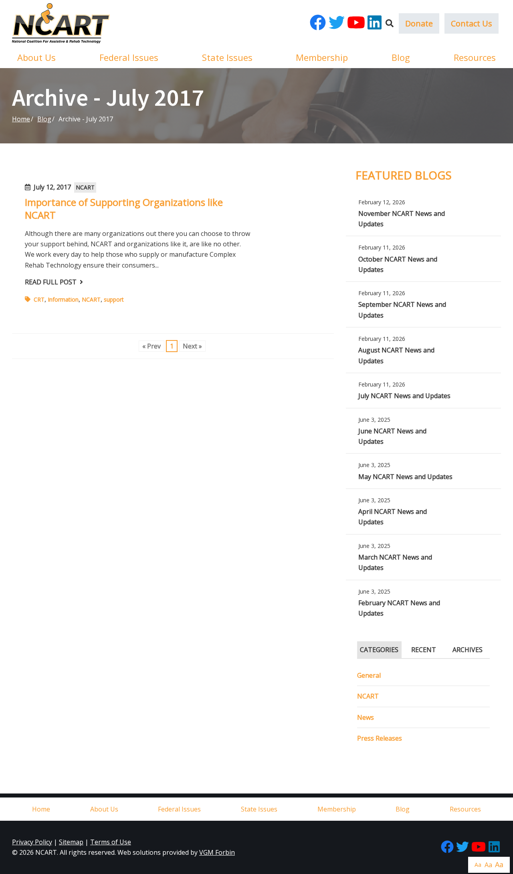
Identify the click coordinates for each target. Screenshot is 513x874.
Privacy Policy (32, 842)
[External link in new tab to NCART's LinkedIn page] (375, 23)
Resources (475, 57)
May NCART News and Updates (423, 471)
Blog (401, 57)
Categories (379, 649)
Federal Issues (128, 57)
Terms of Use (110, 842)
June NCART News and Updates (423, 431)
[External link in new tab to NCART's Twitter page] (337, 23)
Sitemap (71, 842)
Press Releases (379, 738)
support (114, 299)
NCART (85, 187)
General (369, 675)
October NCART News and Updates (423, 258)
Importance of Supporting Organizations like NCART (124, 208)
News (365, 717)
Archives (467, 649)
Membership (322, 57)
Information (63, 299)
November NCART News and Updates (423, 213)
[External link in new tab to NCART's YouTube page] (356, 23)
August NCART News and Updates (423, 350)
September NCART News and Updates (423, 304)
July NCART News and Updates (423, 390)
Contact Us (471, 23)
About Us (36, 57)
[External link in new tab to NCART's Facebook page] (318, 23)
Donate (419, 23)
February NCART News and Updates (423, 602)
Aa (478, 864)
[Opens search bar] (390, 23)
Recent (423, 649)
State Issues (227, 57)
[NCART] (61, 23)
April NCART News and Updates (423, 511)
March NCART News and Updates (423, 557)
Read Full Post (51, 282)
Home (21, 119)
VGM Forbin (217, 852)
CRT (39, 299)
